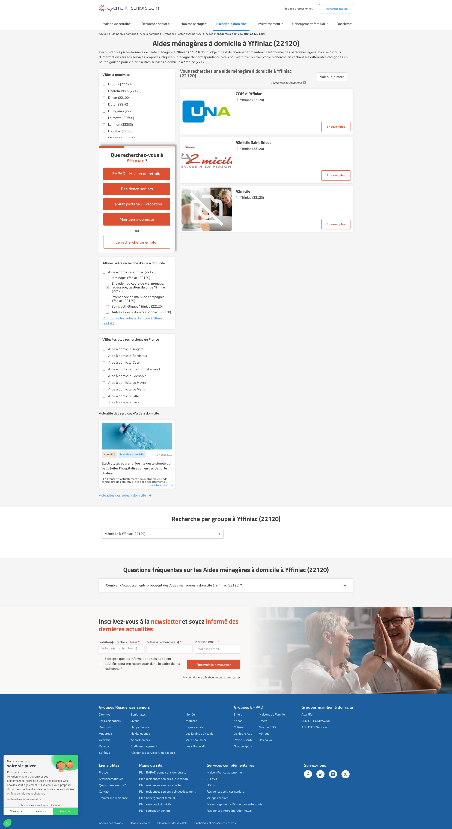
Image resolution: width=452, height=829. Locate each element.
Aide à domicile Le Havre (127, 382)
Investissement (268, 24)
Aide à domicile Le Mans (126, 389)
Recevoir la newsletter (214, 664)
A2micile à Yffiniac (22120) (125, 534)
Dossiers (343, 24)
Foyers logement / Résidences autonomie (234, 804)
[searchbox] (121, 648)
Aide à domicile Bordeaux (127, 356)
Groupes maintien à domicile (327, 707)
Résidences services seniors (225, 792)
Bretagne (169, 34)
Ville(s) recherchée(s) (163, 642)
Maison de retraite (116, 24)
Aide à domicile (149, 34)
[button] (7, 823)
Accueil (103, 34)
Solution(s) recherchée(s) (118, 642)
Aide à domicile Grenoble (127, 376)
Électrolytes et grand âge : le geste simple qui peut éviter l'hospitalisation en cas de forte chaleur (136, 468)
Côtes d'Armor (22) (190, 34)
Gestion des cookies (111, 823)
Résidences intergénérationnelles (229, 811)
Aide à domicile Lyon (124, 403)
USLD (211, 785)
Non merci (16, 811)
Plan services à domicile (155, 804)
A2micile (243, 191)
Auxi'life (307, 715)
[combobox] (121, 649)
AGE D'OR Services (314, 727)
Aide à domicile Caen (124, 362)
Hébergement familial (308, 24)
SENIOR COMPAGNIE (316, 721)
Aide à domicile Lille (123, 396)
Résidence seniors (155, 24)
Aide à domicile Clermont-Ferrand (134, 369)
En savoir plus (336, 127)
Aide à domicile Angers (125, 349)
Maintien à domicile (231, 24)
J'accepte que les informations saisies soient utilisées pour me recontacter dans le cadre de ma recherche (142, 663)
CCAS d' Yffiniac (249, 94)
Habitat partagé (192, 24)
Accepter (65, 811)
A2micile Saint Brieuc (253, 142)
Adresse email (205, 642)
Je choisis (40, 811)
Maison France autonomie (224, 772)
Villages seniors (217, 798)
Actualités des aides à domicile (122, 495)
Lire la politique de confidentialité (24, 799)
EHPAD (212, 779)
